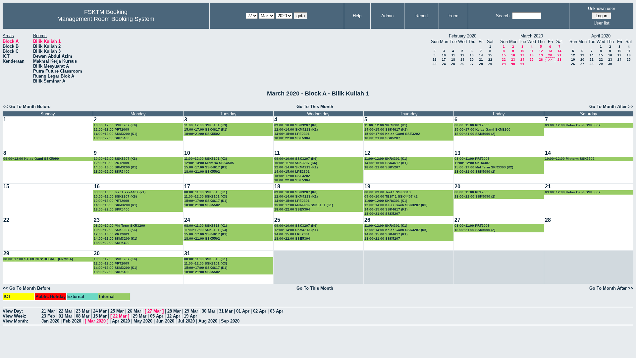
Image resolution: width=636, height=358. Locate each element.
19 (462, 59)
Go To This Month (314, 106)
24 (444, 64)
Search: (503, 15)
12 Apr (173, 316)
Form (453, 15)
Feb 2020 (72, 321)
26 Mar (134, 311)
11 (453, 55)
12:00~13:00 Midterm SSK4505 (209, 163)
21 (481, 59)
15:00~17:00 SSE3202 (292, 176)
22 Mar (65, 311)
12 (462, 55)
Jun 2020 (165, 321)
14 (481, 55)
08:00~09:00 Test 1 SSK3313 (387, 192)
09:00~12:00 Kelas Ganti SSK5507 (573, 125)
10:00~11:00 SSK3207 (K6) (295, 163)
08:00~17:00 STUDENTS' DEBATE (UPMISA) (38, 259)
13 (472, 55)
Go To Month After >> (611, 106)
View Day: (13, 311)
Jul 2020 (186, 321)
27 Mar (154, 311)
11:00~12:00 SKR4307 (472, 163)
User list (602, 23)
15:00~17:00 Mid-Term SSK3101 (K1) (303, 205)
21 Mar (48, 311)
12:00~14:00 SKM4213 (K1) (296, 129)
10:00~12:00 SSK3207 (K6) (115, 125)
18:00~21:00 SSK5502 (202, 134)
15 (490, 55)
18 (453, 59)
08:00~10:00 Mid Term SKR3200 (119, 225)
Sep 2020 (230, 321)
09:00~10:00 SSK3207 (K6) (295, 125)
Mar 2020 (96, 321)
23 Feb (48, 316)
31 (522, 64)
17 (444, 59)
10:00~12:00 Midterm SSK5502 (570, 158)
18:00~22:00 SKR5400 (112, 138)
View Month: (15, 321)
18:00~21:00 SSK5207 (382, 138)
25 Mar (117, 311)
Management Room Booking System (105, 19)
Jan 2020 (50, 321)
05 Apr (156, 316)
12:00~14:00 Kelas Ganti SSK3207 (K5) (395, 205)
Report (421, 15)
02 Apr (259, 311)
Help (357, 15)
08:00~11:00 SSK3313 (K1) (205, 192)
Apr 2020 (121, 321)
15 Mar (100, 316)
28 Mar (174, 311)
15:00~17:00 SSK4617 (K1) (205, 129)
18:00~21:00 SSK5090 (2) (474, 134)
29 (490, 64)
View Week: (14, 316)
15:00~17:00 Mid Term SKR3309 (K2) (483, 167)
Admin (387, 15)
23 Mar (82, 311)
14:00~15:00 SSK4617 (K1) (385, 129)
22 (490, 59)
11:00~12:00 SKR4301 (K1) (385, 125)
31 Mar (226, 311)
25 (453, 64)
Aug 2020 (207, 321)
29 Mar (191, 311)
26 (462, 64)
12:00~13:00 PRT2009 (111, 129)
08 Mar (82, 316)
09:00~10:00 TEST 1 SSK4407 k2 (391, 196)
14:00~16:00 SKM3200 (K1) (115, 134)
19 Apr (190, 316)
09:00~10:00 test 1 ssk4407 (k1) (119, 192)
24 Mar (100, 311)
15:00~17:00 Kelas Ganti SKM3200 (482, 129)
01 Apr (242, 311)
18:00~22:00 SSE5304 (292, 138)
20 (472, 59)
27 (472, 64)
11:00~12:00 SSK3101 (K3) (205, 125)
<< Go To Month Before (26, 106)
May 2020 (142, 321)
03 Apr (276, 311)
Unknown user (601, 8)
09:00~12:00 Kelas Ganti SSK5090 (31, 158)
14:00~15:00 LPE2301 (292, 134)
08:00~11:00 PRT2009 (472, 125)
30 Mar (208, 311)
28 (481, 64)
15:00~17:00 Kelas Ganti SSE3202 (392, 134)
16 (435, 59)
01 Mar (65, 316)
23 (435, 64)
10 (444, 55)
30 (513, 64)
